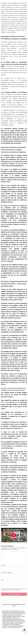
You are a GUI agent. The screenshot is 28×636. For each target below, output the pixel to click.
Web (2, 579)
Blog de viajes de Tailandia (9, 610)
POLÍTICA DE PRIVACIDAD (14, 604)
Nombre (3, 565)
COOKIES (5, 604)
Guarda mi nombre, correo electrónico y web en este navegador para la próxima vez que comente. (14, 589)
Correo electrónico (7, 572)
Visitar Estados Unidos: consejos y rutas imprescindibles (13, 618)
